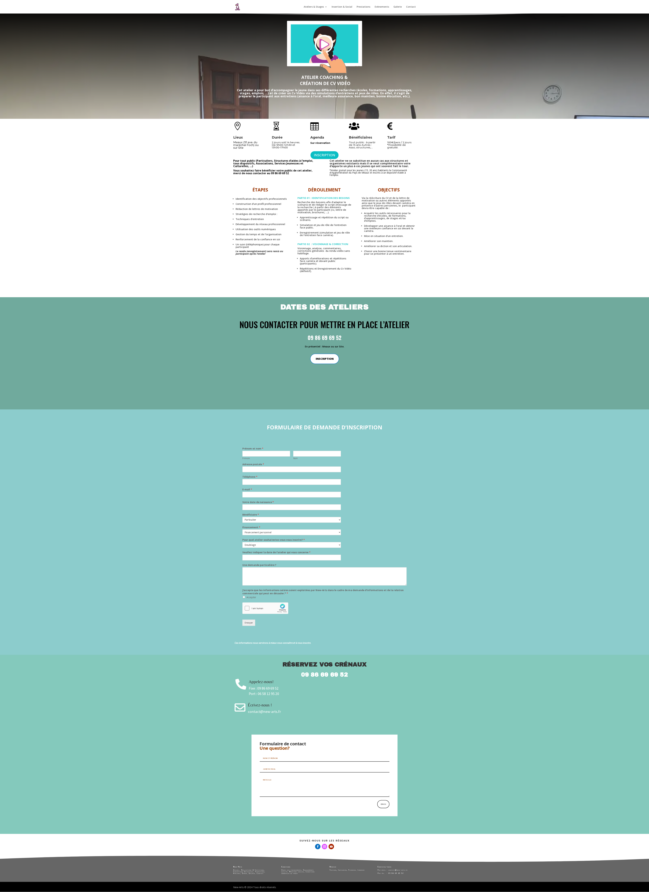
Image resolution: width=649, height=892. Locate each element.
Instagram (342, 870)
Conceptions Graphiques (243, 872)
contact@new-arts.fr (398, 870)
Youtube (333, 870)
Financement (251, 527)
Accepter (251, 597)
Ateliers (236, 873)
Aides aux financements (291, 870)
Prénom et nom (252, 448)
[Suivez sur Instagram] (324, 846)
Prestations (363, 7)
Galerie (397, 7)
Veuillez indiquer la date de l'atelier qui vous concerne (276, 552)
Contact (411, 7)
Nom (295, 458)
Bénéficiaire (250, 514)
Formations (260, 872)
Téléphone (249, 477)
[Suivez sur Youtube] (331, 846)
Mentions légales (296, 872)
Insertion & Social (342, 7)
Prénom (246, 458)
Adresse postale (253, 464)
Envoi (383, 804)
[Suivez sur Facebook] (317, 846)
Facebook (352, 870)
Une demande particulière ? (259, 565)
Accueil (236, 870)
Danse (244, 873)
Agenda (317, 137)
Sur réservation (320, 142)
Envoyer (249, 622)
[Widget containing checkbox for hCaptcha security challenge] (265, 608)
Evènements (382, 7)
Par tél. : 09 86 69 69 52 (391, 873)
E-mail (247, 489)
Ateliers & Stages (314, 7)
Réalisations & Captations (252, 870)
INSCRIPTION (324, 155)
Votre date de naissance (258, 502)
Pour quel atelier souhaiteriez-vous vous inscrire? (273, 540)
